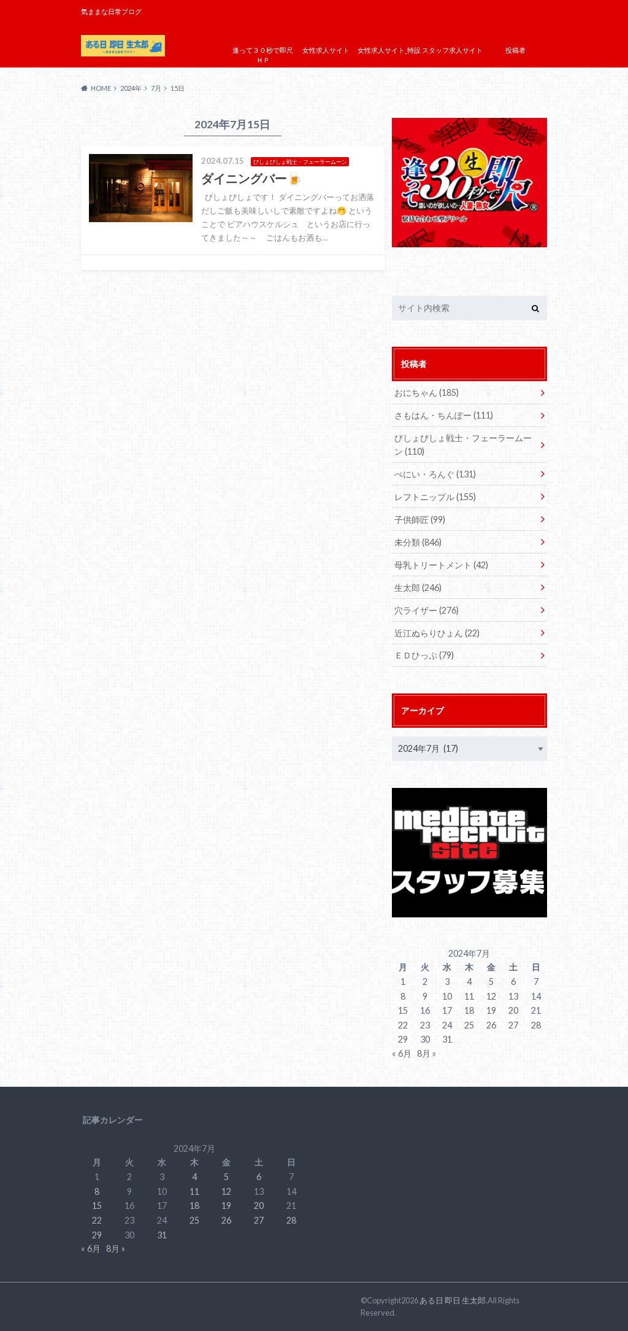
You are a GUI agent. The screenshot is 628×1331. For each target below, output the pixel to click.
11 (469, 996)
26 (491, 1025)
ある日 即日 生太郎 (452, 1300)
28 (536, 1025)
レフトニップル (435, 497)
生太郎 (418, 587)
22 (403, 1025)
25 (469, 1025)
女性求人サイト (326, 50)
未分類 (418, 542)
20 (513, 1010)
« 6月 (402, 1053)
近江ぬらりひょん (437, 633)
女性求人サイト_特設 (389, 50)
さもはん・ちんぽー (443, 415)
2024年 (131, 88)
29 (403, 1039)
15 (403, 1010)
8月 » (426, 1053)
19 (491, 1010)
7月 (156, 88)
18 (469, 1010)
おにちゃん (426, 392)
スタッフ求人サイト (452, 50)
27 (513, 1025)
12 (491, 996)
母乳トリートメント (441, 565)
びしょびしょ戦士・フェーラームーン (463, 445)
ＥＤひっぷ (424, 655)
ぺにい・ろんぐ (435, 474)
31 (447, 1039)
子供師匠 (419, 519)
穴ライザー (426, 610)
